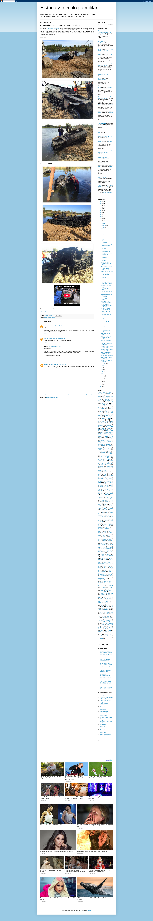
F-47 (109, 475)
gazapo (100, 485)
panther (108, 568)
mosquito (102, 554)
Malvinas (103, 535)
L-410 (108, 523)
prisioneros (110, 574)
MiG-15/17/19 (104, 544)
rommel (110, 582)
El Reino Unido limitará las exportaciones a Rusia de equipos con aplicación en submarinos (105, 683)
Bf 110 (110, 429)
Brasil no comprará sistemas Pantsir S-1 (106, 302)
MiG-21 (111, 544)
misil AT (106, 551)
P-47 (106, 564)
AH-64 (111, 401)
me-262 (104, 539)
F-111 (103, 473)
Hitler (106, 490)
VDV (105, 628)
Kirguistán (108, 519)
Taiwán (99, 609)
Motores (108, 554)
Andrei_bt (102, 702)
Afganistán (107, 400)
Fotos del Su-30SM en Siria (107, 271)
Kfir (109, 516)
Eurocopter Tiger (101, 468)
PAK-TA (111, 567)
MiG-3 (107, 547)
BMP (112, 430)
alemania (45, 317)
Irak (102, 501)
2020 (101, 212)
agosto (102, 365)
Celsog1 (100, 49)
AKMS (99, 40)
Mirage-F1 (109, 550)
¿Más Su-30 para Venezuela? (104, 241)
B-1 (112, 421)
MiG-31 (111, 547)
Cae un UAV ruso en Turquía (105, 312)
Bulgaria (100, 436)
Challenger (108, 442)
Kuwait (101, 521)
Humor (108, 492)
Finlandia (100, 481)
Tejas (106, 611)
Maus (110, 536)
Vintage (99, 631)
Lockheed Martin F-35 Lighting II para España (105, 675)
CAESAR (100, 438)
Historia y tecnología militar (68, 7)
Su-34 (104, 599)
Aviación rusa (103, 706)
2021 (101, 210)
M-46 (104, 529)
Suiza (105, 602)
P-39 (99, 564)
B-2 (101, 422)
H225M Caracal (101, 488)
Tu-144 (103, 616)
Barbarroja (109, 425)
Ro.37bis (100, 582)
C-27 (101, 437)
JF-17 (105, 508)
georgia (106, 485)
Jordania (111, 508)
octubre (102, 227)
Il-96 (112, 497)
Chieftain (108, 444)
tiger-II (102, 613)
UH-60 (103, 624)
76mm (107, 396)
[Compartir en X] (58, 316)
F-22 (110, 474)
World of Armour (103, 731)
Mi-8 (109, 543)
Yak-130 (100, 635)
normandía (100, 560)
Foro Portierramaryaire (104, 711)
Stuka (109, 594)
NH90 (105, 559)
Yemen (108, 637)
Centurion (109, 441)
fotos (99, 482)
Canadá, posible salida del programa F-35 (106, 254)
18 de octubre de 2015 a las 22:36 (58, 364)
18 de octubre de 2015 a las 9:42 (56, 346)
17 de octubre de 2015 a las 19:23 (57, 338)
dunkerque (107, 456)
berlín (99, 429)
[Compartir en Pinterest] (61, 316)
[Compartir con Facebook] (60, 316)
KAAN (107, 512)
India (111, 498)
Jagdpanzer (106, 505)
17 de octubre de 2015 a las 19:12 (54, 325)
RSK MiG (107, 584)
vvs (100, 634)
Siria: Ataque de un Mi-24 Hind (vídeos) (106, 248)
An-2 (107, 408)
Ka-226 (107, 511)
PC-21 (110, 570)
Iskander (109, 503)
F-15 (110, 473)
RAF (103, 577)
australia (103, 418)
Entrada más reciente (45, 394)
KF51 (106, 516)
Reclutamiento (101, 578)
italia (105, 504)
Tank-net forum (103, 732)
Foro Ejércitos (103, 709)
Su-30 (108, 598)
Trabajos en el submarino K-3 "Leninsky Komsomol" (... (106, 295)
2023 (101, 207)
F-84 (101, 477)
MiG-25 (108, 546)
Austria (109, 418)
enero (102, 378)
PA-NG (103, 566)
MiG (99, 544)
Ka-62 (103, 512)
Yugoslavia (100, 638)
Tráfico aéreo (106, 614)
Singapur (100, 591)
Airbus (107, 403)
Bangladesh (100, 425)
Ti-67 (108, 612)
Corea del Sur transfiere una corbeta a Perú (106, 251)
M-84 (108, 529)
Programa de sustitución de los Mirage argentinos (105, 678)
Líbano (104, 525)
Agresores (100, 401)
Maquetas (109, 535)
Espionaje (100, 466)
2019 (101, 214)
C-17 (112, 436)
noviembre (103, 225)
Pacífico (108, 566)
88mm (101, 397)
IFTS (101, 494)
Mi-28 (111, 542)
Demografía (103, 452)
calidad (106, 438)
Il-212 (107, 496)
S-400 (104, 587)
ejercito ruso (101, 460)
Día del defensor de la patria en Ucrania (105, 269)
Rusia (111, 585)
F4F (104, 477)
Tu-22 (109, 617)
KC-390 (107, 515)
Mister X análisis (103, 727)
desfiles (109, 452)
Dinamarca (100, 453)
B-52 (110, 422)
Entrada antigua (89, 394)
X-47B (106, 634)
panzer (99, 570)
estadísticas (110, 466)
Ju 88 (101, 509)
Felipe (99, 87)
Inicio (68, 394)
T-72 (111, 605)
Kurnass (100, 166)
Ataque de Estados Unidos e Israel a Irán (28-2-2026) (106, 688)
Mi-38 (105, 543)
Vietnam (109, 630)
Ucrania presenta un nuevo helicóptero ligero (107, 326)
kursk (112, 520)
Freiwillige (100, 30)
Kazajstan (100, 515)
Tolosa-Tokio (102, 729)
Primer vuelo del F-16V (106, 285)
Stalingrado (103, 594)
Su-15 (110, 595)
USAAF (109, 626)
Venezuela (111, 628)
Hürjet (107, 493)
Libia (109, 525)
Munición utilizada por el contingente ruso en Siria (106, 263)
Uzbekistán (107, 627)
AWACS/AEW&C (105, 421)
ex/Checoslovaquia (102, 470)
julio (102, 367)
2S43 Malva (107, 395)
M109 (105, 531)
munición (103, 556)
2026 (101, 201)
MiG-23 (102, 546)
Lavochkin (105, 524)
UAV (104, 621)
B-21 (105, 422)
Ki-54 (109, 517)
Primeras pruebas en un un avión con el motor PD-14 (107, 235)
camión (111, 438)
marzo (102, 375)
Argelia (100, 415)
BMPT (102, 432)
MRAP (103, 555)
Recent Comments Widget (108, 192)
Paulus (105, 570)
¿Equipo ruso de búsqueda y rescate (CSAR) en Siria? (107, 288)
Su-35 (109, 599)
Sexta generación (109, 589)
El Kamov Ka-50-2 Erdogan (107, 355)
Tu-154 (108, 616)
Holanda (111, 490)
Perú (110, 571)
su (112, 594)
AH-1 (106, 401)
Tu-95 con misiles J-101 (106, 232)
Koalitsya (100, 520)
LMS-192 (107, 527)
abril (102, 373)
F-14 (106, 473)
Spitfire (111, 591)
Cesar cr (100, 135)
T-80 (103, 606)
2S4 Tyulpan (100, 395)
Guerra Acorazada (103, 715)
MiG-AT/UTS (108, 548)
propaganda (103, 575)
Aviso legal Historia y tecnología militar (104, 695)
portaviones (101, 574)
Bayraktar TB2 (109, 426)
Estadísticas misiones (106, 467)
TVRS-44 (100, 621)
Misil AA (100, 551)
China (103, 445)
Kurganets (106, 520)
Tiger (112, 612)
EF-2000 (100, 459)
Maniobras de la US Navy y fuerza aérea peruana (107, 244)
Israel (99, 504)
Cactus (99, 141)
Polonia (108, 573)
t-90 (112, 606)
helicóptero (106, 489)
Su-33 (99, 599)
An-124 (105, 407)
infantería (111, 500)
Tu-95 (99, 619)
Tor (110, 613)
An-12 (99, 407)
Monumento (110, 552)
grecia (111, 485)
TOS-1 (99, 614)
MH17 (109, 540)
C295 (105, 437)
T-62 (102, 605)
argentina (106, 415)
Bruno (99, 54)
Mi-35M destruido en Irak (106, 266)
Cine (110, 445)
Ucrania (111, 621)
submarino (107, 601)
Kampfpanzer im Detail (104, 720)
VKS (105, 633)
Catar (99, 441)
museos (111, 556)
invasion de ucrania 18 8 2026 (105, 136)
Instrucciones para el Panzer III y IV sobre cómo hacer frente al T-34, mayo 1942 (106, 656)
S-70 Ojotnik (110, 587)
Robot (105, 582)
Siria (105, 592)
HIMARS (100, 490)
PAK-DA (100, 567)
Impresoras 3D (104, 498)
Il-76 (107, 497)
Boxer (99, 433)
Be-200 (102, 428)
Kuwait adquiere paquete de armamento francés (106, 283)
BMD (107, 430)
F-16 (99, 474)
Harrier (108, 488)
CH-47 (99, 442)
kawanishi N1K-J (107, 513)
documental (110, 455)
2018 (101, 216)
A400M (100, 400)
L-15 (99, 523)
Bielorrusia (100, 430)
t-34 (104, 604)
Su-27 (102, 598)
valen (45, 325)
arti (106, 416)
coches (107, 447)
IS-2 (112, 501)
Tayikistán (100, 610)
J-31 (110, 504)
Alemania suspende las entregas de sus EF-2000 (106, 330)
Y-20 (110, 634)
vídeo (101, 630)
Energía (108, 462)
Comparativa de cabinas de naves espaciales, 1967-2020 (106, 652)
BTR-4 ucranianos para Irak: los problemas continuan (106, 316)
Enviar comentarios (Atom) (52, 397)
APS (106, 412)
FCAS (106, 478)
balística (107, 424)
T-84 (108, 606)
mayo (102, 371)
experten (100, 471)
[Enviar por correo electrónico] (55, 316)
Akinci (110, 404)
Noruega (106, 560)
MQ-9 (99, 555)
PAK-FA (105, 567)
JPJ (99, 121)
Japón (102, 507)
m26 (109, 531)
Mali (99, 535)
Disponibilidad (109, 453)
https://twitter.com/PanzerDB (47, 311)
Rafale (108, 577)
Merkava (109, 539)
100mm (99, 392)
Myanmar (103, 558)
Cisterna (100, 447)
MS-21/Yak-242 (109, 555)
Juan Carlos (47, 338)
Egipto (108, 459)
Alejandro (46, 364)
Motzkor (100, 78)
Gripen (101, 486)
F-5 (112, 475)
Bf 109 (104, 429)
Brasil (99, 434)
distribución (103, 455)
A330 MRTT (107, 399)
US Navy (103, 626)
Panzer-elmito (103, 724)
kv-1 (106, 521)
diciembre (103, 223)
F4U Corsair (109, 477)
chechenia (100, 444)
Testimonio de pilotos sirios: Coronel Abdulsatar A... (107, 347)
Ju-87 (106, 509)
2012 (101, 384)
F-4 (105, 475)
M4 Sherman (104, 532)
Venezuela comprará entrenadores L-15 (105, 274)
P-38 (110, 563)
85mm (112, 396)
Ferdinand (111, 478)
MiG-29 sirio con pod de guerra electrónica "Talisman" (106, 664)
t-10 (108, 602)
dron (101, 456)
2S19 (110, 392)
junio (102, 369)
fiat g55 (102, 479)
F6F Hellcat (100, 478)
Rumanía (100, 585)
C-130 (106, 436)
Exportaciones (106, 471)
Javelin (99, 508)
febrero (102, 376)
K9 (103, 511)
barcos (100, 426)
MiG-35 (102, 548)
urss (112, 624)
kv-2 (110, 521)
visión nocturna (108, 631)
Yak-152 (108, 635)
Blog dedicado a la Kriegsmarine (104, 704)
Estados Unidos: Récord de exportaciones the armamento (107, 323)
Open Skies (107, 562)
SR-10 (107, 593)
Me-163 (99, 539)
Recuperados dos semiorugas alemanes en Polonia (106, 305)
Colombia (100, 448)
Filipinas (108, 479)
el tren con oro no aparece (53, 28)
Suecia (99, 602)
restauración (50, 317)
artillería (111, 416)
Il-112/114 (106, 494)
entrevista (100, 463)
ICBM (111, 493)
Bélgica (108, 428)
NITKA (110, 559)
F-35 (99, 475)
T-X (102, 608)
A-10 (105, 397)
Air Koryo (102, 403)
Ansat (106, 411)
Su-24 (105, 597)
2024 (101, 205)
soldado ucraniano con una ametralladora (105, 41)
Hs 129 (102, 492)
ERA (102, 464)
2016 (101, 220)
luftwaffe (107, 528)
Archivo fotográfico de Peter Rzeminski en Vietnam (106, 671)
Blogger (89, 910)
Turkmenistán (101, 620)
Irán (107, 501)
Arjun (112, 415)
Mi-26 (106, 542)
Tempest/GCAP (103, 612)
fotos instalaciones (109, 482)
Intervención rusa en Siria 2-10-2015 (106, 358)
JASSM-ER (109, 507)
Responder (46, 333)
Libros (100, 527)
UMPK (108, 624)
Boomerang (108, 432)
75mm (103, 396)
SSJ (112, 593)
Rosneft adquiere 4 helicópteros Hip (105, 257)
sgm (54, 317)
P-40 (103, 564)
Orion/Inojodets (101, 563)
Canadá (102, 440)
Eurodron (109, 468)
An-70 (101, 411)
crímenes (107, 449)
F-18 (105, 474)
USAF (99, 627)
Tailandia (108, 608)
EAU (112, 456)
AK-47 (104, 404)
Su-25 (111, 597)
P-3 (107, 563)
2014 (101, 381)
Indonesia (104, 500)
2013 (101, 383)
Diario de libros (103, 708)
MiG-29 (100, 547)
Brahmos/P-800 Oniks (107, 433)
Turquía (108, 620)
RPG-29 (100, 583)
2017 (101, 218)
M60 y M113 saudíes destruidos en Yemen (106, 229)
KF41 (103, 516)
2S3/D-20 (109, 393)
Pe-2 (99, 571)
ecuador (102, 457)
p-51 (110, 564)
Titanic (107, 613)
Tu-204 (104, 617)
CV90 (109, 451)
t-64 (106, 605)
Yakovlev (100, 637)
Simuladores (108, 590)
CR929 (99, 449)
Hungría (100, 493)
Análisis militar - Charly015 (105, 700)
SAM (101, 589)
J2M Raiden (100, 505)
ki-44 (106, 517)
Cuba (105, 451)
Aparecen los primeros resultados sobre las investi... (106, 337)
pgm (99, 573)
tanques (106, 609)
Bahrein (99, 424)
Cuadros (100, 451)
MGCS (104, 540)
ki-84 (103, 519)
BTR (109, 434)
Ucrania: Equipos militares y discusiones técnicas (106, 660)
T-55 (112, 604)
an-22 (111, 408)
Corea (107, 448)
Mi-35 (101, 543)
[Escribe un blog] (57, 316)
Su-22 (99, 597)
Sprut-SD (102, 593)
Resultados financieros (106, 581)
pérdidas (104, 571)
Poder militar (102, 726)
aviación (101, 420)
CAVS (104, 441)
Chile (99, 445)
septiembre (103, 363)
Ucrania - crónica (108, 623)
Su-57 (99, 601)
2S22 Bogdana (101, 393)
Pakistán (102, 568)
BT (104, 434)
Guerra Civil (108, 486)
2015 (101, 222)
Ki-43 (102, 517)
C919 (110, 437)
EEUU (107, 458)
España (107, 464)
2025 (101, 203)
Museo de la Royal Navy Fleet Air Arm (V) (106, 353)
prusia (109, 575)
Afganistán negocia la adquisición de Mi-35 (106, 309)
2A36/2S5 (105, 392)
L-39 (103, 523)
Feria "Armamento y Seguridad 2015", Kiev (106, 319)
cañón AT (109, 440)
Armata (101, 416)
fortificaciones (108, 481)
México (99, 540)
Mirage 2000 (101, 550)
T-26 (112, 602)
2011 (101, 386)
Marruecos (105, 536)
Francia (102, 484)
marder (99, 536)
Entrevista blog (109, 463)
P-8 (99, 566)
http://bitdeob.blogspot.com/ (105, 734)
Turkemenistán (108, 619)
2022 (101, 208)
